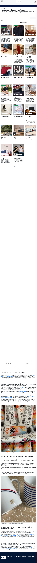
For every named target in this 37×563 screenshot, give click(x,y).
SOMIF (21, 387)
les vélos (15, 548)
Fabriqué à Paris (15, 395)
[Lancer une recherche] (35, 1)
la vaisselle (12, 548)
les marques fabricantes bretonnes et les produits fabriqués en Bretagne (16, 537)
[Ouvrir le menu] (2, 1)
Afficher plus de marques (18, 166)
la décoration (8, 548)
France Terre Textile (22, 391)
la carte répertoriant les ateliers (14, 535)
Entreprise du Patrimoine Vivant (16, 392)
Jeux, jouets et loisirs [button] (27, 3)
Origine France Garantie (8, 397)
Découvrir (13, 5)
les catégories (6, 535)
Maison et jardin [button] (13, 3)
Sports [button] (34, 3)
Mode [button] (8, 3)
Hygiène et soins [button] (20, 3)
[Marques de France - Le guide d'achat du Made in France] (18, 1)
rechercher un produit (29, 367)
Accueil (2, 8)
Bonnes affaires (3, 3)
